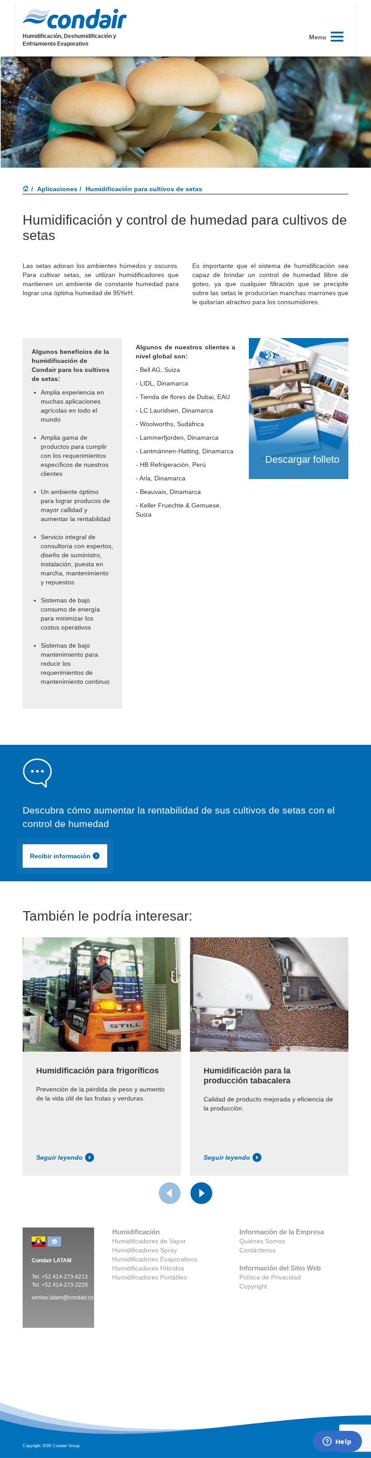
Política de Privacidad (270, 1277)
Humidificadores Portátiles (149, 1277)
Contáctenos (257, 1250)
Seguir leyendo (59, 1157)
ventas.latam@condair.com (65, 1297)
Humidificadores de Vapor (149, 1241)
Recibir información (60, 856)
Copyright (253, 1286)
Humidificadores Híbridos (148, 1268)
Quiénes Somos (262, 1241)
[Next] (201, 1193)
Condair (75, 18)
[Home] (26, 189)
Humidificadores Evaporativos (154, 1259)
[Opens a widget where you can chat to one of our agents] (337, 1442)
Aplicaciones (57, 189)
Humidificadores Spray (144, 1250)
